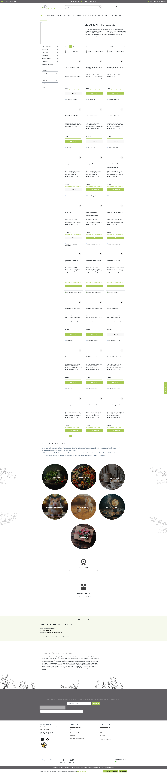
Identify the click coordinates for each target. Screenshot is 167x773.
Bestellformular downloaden (77, 738)
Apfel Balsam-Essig (112, 164)
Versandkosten (79, 767)
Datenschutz (103, 730)
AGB (101, 732)
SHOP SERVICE (75, 724)
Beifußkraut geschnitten (93, 357)
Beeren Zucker (69, 357)
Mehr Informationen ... (81, 771)
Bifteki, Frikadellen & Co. (114, 357)
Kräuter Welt (50, 49)
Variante (45, 80)
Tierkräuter (50, 61)
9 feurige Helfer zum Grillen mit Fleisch (94, 68)
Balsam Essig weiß (91, 212)
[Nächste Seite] (84, 46)
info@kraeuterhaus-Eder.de (89, 1)
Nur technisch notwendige (110, 771)
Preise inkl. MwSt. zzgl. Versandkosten (73, 89)
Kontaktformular (74, 730)
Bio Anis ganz (69, 405)
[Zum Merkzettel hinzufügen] (80, 61)
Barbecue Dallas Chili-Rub (93, 260)
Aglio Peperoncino (91, 116)
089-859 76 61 (74, 1)
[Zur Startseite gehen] (48, 7)
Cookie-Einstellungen (105, 727)
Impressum (102, 735)
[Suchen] (99, 7)
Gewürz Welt (50, 52)
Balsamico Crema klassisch (115, 212)
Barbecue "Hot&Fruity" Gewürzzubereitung (72, 261)
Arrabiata (68, 212)
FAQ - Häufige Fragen (75, 727)
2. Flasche (45, 77)
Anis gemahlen (90, 164)
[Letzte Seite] (86, 46)
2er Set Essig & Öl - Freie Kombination (72, 68)
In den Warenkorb (94, 93)
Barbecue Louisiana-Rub (114, 260)
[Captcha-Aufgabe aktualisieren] (67, 707)
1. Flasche (45, 73)
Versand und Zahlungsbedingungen (79, 732)
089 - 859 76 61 (47, 630)
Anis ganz (68, 164)
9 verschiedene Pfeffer (71, 116)
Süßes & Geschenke (50, 58)
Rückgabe (72, 735)
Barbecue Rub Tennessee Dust (72, 309)
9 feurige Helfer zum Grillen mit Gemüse (115, 68)
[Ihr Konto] (112, 7)
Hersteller (45, 70)
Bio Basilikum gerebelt (113, 405)
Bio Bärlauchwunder (92, 405)
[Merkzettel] (116, 7)
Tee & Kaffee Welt (50, 46)
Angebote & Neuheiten (47, 64)
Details (74, 93)
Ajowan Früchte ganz (113, 116)
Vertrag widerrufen (106, 739)
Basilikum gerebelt (112, 308)
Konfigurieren (123, 771)
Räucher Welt (50, 55)
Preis (44, 87)
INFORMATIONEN (105, 724)
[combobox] (83, 7)
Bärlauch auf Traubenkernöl (94, 308)
